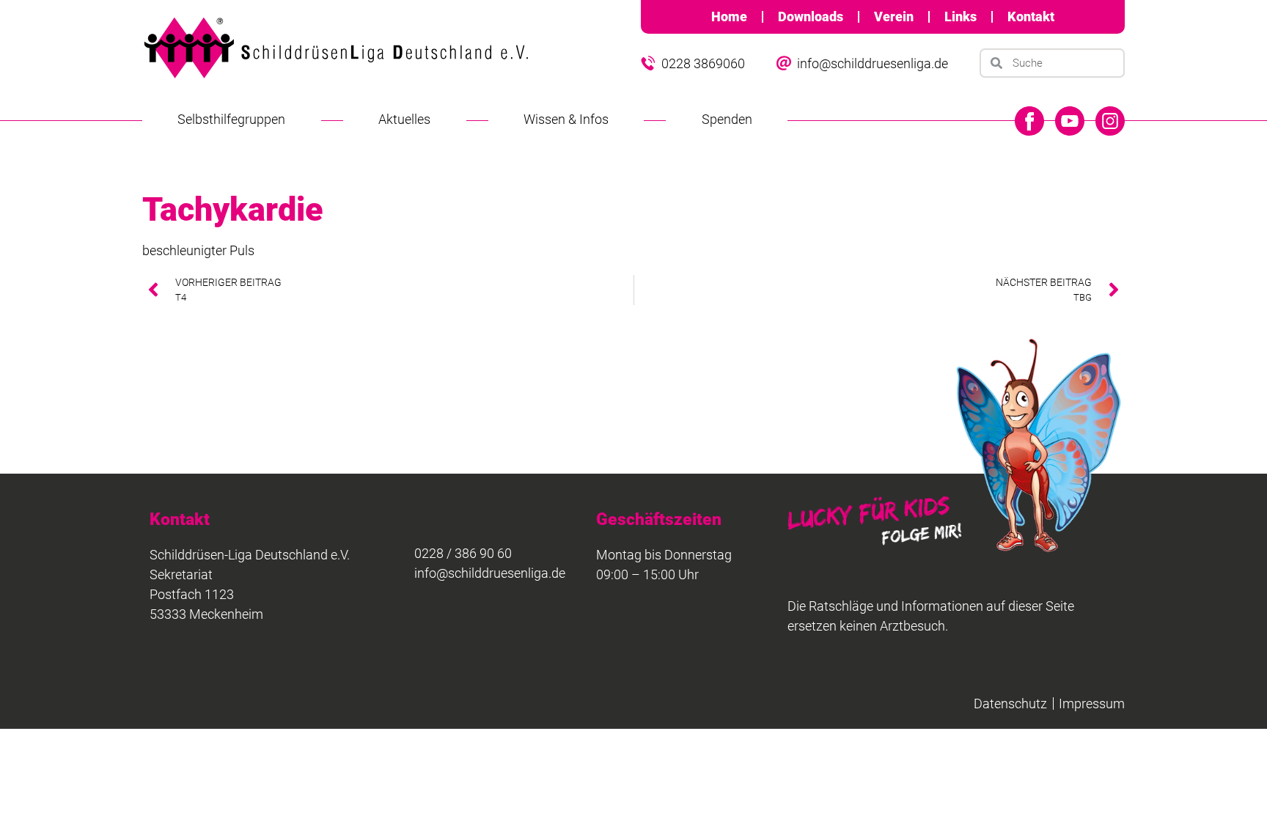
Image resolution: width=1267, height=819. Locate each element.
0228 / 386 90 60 (463, 553)
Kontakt (1030, 16)
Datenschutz (1010, 703)
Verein (894, 16)
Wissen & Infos (566, 119)
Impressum (1092, 703)
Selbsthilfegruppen (231, 119)
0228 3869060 (703, 63)
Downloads (810, 16)
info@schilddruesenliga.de (872, 63)
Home (729, 16)
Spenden (727, 119)
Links (960, 16)
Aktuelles (404, 119)
